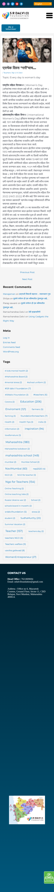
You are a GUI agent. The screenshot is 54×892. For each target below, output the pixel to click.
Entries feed (9, 342)
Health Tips (26, 422)
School (35, 500)
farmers (37, 409)
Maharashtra (18, 442)
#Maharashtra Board (16, 376)
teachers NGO (14, 538)
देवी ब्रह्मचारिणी (34, 312)
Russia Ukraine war (15, 500)
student (10, 518)
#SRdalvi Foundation (16, 394)
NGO (8, 475)
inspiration (34, 428)
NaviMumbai (16, 468)
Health (9, 422)
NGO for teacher (26, 475)
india (42, 422)
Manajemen (9, 294)
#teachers (40, 394)
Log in (6, 338)
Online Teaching (14, 488)
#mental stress (13, 382)
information (12, 429)
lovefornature (13, 435)
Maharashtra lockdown (17, 449)
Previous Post (27, 272)
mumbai (10, 462)
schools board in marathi (18, 506)
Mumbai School (30, 462)
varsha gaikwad (15, 550)
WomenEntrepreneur (20, 557)
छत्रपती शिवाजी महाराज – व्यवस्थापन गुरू (35, 294)
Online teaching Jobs (16, 494)
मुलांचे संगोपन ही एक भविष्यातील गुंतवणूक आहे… (30, 298)
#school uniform (36, 382)
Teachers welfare (15, 544)
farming (10, 416)
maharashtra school (22, 455)
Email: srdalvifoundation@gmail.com (25, 581)
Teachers (7, 73)
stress (36, 512)
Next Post (27, 279)
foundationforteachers (34, 416)
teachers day (36, 531)
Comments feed (11, 347)
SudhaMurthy (31, 518)
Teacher (14, 531)
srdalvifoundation (16, 512)
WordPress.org (11, 351)
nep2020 (39, 469)
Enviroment (15, 409)
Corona (10, 402)
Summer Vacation (15, 524)
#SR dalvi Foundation (18, 388)
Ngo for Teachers (20, 481)
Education (31, 401)
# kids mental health (16, 371)
